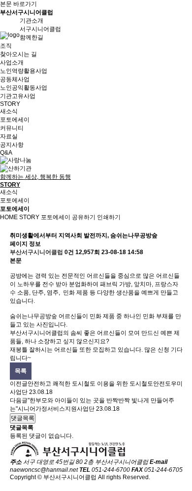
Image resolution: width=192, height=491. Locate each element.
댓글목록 (22, 418)
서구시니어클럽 (40, 29)
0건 (69, 252)
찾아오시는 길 (18, 54)
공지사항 (12, 144)
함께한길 (31, 37)
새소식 (9, 111)
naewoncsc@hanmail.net (44, 469)
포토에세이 (15, 119)
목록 (21, 370)
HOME (9, 217)
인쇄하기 (109, 217)
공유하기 (84, 217)
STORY (29, 217)
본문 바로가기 (18, 3)
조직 (6, 45)
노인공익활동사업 (23, 87)
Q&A (6, 152)
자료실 (9, 136)
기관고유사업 (17, 96)
